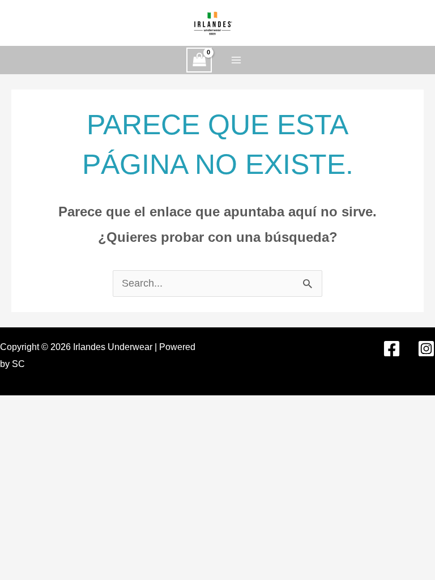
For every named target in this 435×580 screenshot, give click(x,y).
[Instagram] (426, 348)
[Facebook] (391, 348)
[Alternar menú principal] (236, 59)
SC (18, 364)
